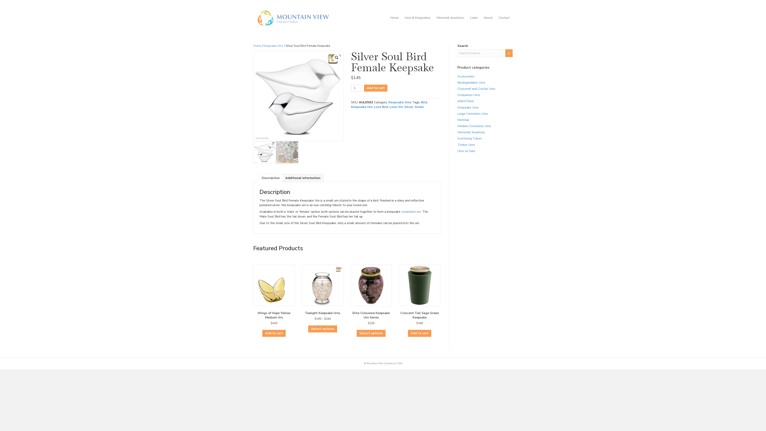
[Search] (509, 53)
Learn (474, 18)
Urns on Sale (466, 151)
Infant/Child (465, 101)
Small (419, 107)
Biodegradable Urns (471, 82)
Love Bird (381, 107)
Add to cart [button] (274, 333)
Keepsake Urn (361, 107)
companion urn (411, 212)
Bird (424, 102)
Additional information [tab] (302, 178)
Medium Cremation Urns (474, 126)
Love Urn (396, 107)
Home (394, 18)
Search (462, 46)
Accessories (465, 76)
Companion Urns (468, 95)
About (488, 18)
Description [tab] (271, 178)
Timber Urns (466, 145)
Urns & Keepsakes (417, 18)
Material (463, 120)
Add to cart (376, 88)
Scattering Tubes (469, 138)
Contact (504, 18)
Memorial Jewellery (450, 18)
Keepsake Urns (273, 46)
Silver (408, 107)
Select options (322, 329)
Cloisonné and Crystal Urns (476, 89)
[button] (336, 57)
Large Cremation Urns (472, 114)
